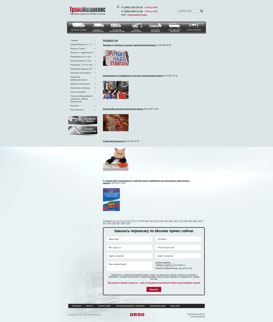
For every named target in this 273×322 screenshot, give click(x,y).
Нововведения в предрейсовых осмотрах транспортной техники (133, 76)
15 (171, 221)
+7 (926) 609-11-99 (132, 11)
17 (181, 221)
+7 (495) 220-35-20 (132, 7)
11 (152, 221)
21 (200, 221)
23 (109, 223)
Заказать (153, 289)
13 (161, 221)
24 (114, 223)
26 (123, 223)
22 (104, 223)
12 (156, 221)
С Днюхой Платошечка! (113, 141)
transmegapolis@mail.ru (137, 15)
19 (190, 221)
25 (118, 223)
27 (128, 223)
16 (176, 221)
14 (166, 221)
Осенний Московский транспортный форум (123, 109)
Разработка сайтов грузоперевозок (196, 315)
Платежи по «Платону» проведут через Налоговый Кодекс (129, 45)
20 (195, 221)
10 (147, 221)
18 (185, 221)
